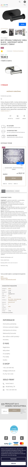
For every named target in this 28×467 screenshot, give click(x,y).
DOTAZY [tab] (17, 191)
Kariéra (5, 360)
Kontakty (6, 340)
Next (21, 169)
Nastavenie (13, 459)
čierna (9, 297)
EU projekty (6, 354)
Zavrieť (10, 113)
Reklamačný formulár (9, 333)
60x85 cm (16, 183)
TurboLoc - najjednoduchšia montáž (8, 279)
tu (15, 455)
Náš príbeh (6, 351)
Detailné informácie (5, 111)
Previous (6, 169)
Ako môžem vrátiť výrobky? (11, 337)
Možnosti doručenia (14, 91)
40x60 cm (5, 183)
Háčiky (2, 276)
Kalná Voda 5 (10, 384)
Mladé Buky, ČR (10, 387)
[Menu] (24, 1)
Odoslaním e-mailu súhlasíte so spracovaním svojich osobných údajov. (23, 411)
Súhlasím (13, 463)
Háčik (9, 306)
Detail (14, 178)
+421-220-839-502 (8, 368)
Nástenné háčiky (4, 278)
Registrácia (6, 347)
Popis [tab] (3, 191)
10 (8, 295)
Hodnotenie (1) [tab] (10, 191)
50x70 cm (10, 183)
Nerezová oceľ (11, 302)
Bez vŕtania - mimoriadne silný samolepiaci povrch (14, 300)
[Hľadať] (19, 1)
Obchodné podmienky (9, 324)
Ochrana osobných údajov (10, 327)
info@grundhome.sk (9, 371)
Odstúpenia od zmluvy (9, 330)
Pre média (6, 357)
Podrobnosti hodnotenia (18, 51)
